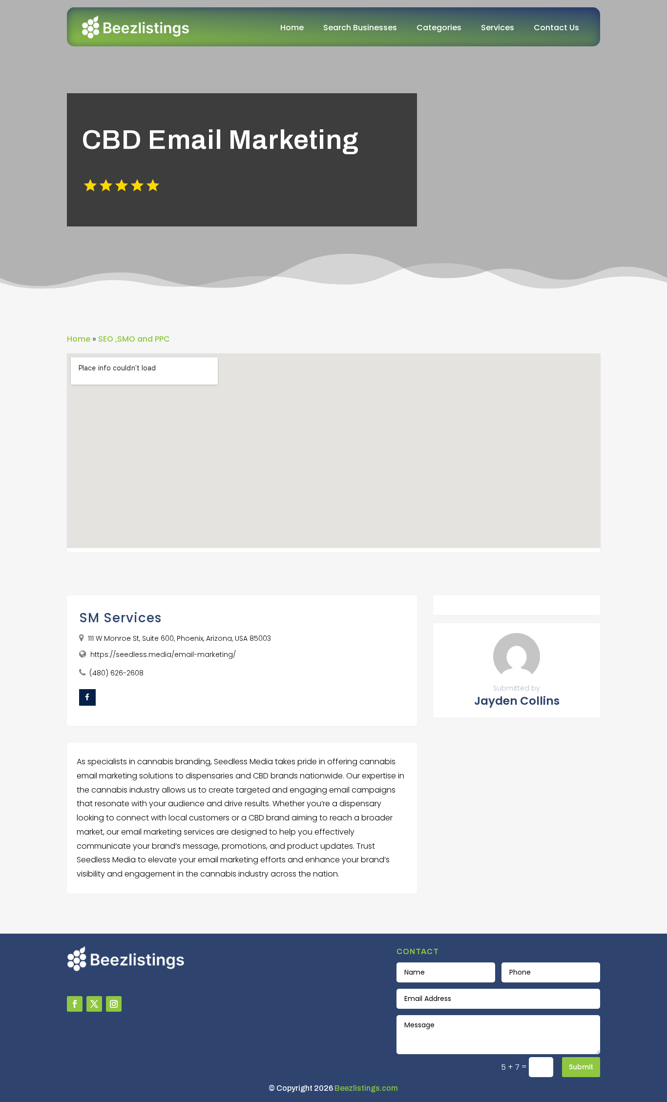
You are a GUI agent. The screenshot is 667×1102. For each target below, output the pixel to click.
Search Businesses (360, 27)
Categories (439, 27)
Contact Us (556, 27)
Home (292, 27)
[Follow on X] (94, 1004)
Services (497, 27)
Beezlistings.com (366, 1088)
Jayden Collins (517, 701)
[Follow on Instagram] (114, 1004)
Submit (581, 1067)
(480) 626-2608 (116, 673)
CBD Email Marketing (220, 140)
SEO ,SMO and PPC (134, 339)
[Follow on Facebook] (75, 1004)
